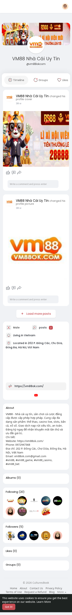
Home (13, 588)
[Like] (8, 173)
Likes (9, 551)
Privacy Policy (54, 588)
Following (12, 491)
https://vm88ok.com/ (29, 386)
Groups (11, 564)
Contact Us (36, 588)
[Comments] (13, 173)
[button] (65, 6)
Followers (12, 526)
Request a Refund (35, 592)
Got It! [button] (9, 607)
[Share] (19, 173)
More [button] (60, 592)
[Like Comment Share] (13, 173)
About (23, 588)
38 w (18, 103)
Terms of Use (14, 592)
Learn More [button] (44, 602)
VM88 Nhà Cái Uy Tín (36, 58)
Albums (11, 477)
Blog (52, 592)
